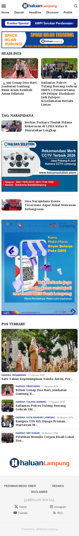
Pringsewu (33, 386)
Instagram (60, 506)
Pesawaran (19, 375)
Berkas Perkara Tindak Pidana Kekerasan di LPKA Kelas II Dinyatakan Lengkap (48, 126)
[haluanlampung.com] (39, 5)
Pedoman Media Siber (20, 486)
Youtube (23, 513)
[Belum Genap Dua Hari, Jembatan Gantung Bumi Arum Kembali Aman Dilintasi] (19, 68)
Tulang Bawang (36, 402)
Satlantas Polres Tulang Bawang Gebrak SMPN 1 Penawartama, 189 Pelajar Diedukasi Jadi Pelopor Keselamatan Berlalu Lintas (59, 93)
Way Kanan (33, 433)
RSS (60, 513)
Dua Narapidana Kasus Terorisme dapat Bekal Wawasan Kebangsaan (50, 205)
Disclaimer (39, 491)
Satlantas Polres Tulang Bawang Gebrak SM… (41, 407)
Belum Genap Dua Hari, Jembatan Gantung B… (41, 391)
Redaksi (58, 486)
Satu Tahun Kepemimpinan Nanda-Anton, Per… (37, 379)
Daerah (6, 375)
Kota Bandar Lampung (40, 417)
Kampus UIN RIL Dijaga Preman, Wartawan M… (41, 423)
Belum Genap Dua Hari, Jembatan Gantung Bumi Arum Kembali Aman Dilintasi (19, 88)
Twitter (23, 506)
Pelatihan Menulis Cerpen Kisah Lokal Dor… (45, 438)
